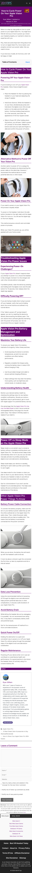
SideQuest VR (16, 833)
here (25, 812)
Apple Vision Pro (10, 273)
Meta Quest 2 (16, 821)
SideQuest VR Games (16, 828)
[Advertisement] (16, 861)
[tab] (5, 816)
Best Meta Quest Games (16, 823)
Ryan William (7, 682)
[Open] (28, 62)
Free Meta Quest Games (16, 826)
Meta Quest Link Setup (16, 836)
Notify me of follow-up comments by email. (15, 789)
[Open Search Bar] (26, 3)
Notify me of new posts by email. (12, 794)
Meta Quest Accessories (16, 831)
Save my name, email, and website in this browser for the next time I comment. (15, 784)
